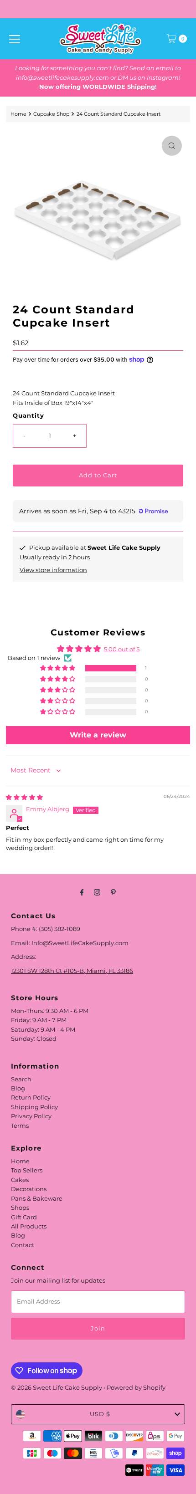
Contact (22, 1245)
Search (21, 1079)
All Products (28, 1226)
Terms (20, 1125)
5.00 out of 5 (121, 649)
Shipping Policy (34, 1107)
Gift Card (24, 1217)
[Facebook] (82, 892)
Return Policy (31, 1097)
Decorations (28, 1189)
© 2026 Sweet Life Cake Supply (56, 1387)
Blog (18, 1088)
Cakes (20, 1180)
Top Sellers (26, 1170)
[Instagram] (97, 892)
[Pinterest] (113, 892)
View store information (53, 570)
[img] (24, 797)
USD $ (100, 1414)
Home (18, 114)
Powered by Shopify (136, 1387)
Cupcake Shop (51, 114)
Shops (20, 1207)
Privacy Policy (31, 1116)
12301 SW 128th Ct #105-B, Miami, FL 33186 (72, 970)
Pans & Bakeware (36, 1198)
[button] (58, 668)
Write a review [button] (98, 735)
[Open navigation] (14, 39)
